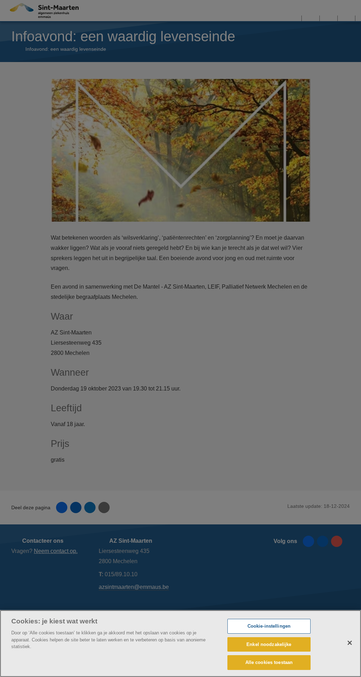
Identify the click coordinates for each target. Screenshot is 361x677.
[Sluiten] (349, 643)
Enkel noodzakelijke (268, 644)
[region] (180, 643)
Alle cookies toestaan (269, 662)
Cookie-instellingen (268, 626)
